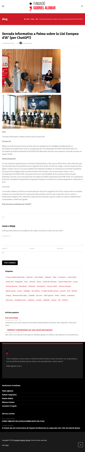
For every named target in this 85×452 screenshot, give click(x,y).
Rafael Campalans (9, 395)
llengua (8, 295)
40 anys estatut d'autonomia (15, 277)
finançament (41, 286)
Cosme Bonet (27, 43)
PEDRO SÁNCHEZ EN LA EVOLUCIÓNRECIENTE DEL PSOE (23, 421)
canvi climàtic (38, 277)
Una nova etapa (11, 318)
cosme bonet (71, 277)
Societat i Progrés (9, 406)
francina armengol (65, 286)
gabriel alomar (11, 291)
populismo (70, 295)
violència (65, 300)
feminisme (32, 286)
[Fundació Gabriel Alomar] (42, 6)
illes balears (36, 291)
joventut (63, 291)
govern (19, 291)
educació (32, 282)
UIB (59, 300)
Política (63, 295)
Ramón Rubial (7, 398)
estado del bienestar (50, 282)
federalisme (23, 286)
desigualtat (18, 282)
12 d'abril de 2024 (8, 43)
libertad (74, 291)
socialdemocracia (20, 300)
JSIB (68, 291)
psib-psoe (9, 300)
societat (38, 300)
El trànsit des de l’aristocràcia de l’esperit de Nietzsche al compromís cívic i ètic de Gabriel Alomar (41, 428)
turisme (53, 300)
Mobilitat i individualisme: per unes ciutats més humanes (29, 330)
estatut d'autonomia (64, 282)
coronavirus (62, 277)
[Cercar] (81, 6)
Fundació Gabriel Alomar (22, 440)
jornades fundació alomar (50, 291)
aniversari (29, 277)
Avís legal (5, 445)
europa (75, 282)
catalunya (48, 277)
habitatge (27, 291)
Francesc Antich (52, 286)
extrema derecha (11, 286)
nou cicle (39, 295)
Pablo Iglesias (48, 295)
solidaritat (46, 300)
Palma (57, 295)
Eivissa (39, 282)
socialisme (30, 300)
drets (26, 282)
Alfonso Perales (8, 402)
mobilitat (32, 295)
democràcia (9, 282)
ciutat (54, 277)
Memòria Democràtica (20, 295)
